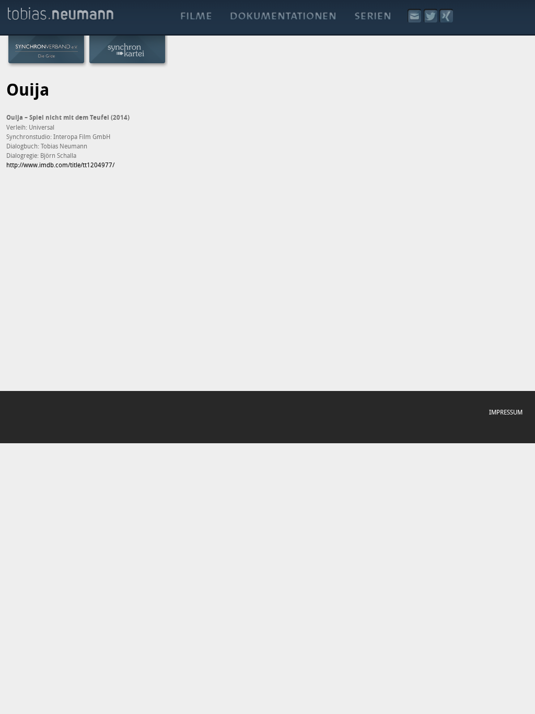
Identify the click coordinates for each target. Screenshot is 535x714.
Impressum (505, 412)
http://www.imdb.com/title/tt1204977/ (60, 164)
